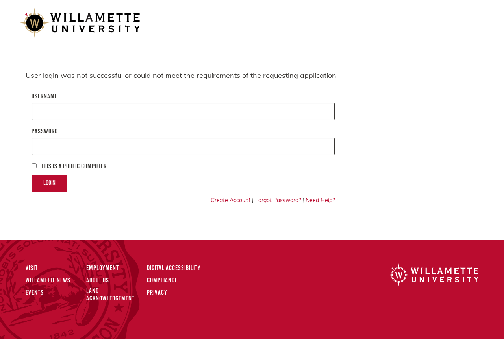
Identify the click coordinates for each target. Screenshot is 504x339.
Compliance (162, 281)
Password (45, 132)
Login (49, 183)
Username (44, 97)
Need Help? (320, 201)
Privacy (157, 293)
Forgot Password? (278, 201)
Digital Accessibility (174, 268)
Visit (32, 268)
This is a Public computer (73, 167)
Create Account (230, 201)
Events (35, 293)
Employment (102, 268)
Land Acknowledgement (110, 295)
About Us (97, 281)
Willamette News (48, 281)
